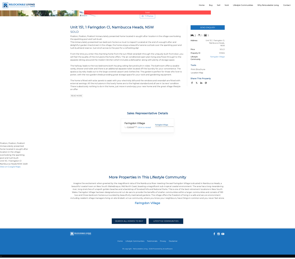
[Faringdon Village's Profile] (164, 125)
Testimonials (152, 241)
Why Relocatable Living (268, 5)
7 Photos (149, 16)
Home (202, 5)
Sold (227, 5)
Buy (211, 5)
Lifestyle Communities (243, 5)
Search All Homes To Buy (129, 221)
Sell (218, 5)
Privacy (163, 241)
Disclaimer (173, 241)
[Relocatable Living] (18, 5)
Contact (287, 5)
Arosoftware (168, 249)
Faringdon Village (217, 57)
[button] (207, 69)
